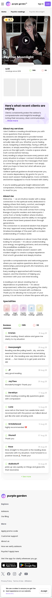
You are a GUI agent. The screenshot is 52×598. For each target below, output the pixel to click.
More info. (10, 593)
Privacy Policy (6, 581)
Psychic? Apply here (10, 551)
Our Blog (5, 516)
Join (48, 4)
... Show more (11, 120)
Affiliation (28, 581)
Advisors (5, 511)
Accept (44, 591)
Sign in (41, 4)
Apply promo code (9, 531)
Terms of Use (18, 581)
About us (5, 541)
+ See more (26, 476)
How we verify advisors (11, 546)
